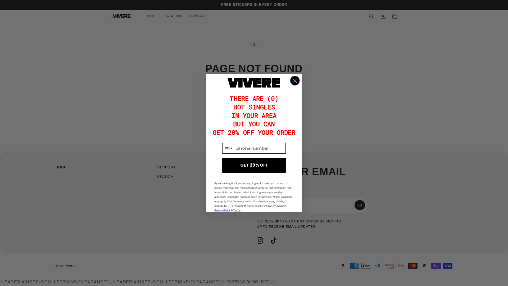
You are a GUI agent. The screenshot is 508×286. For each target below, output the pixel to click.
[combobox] (228, 148)
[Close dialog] (295, 80)
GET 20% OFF (254, 165)
